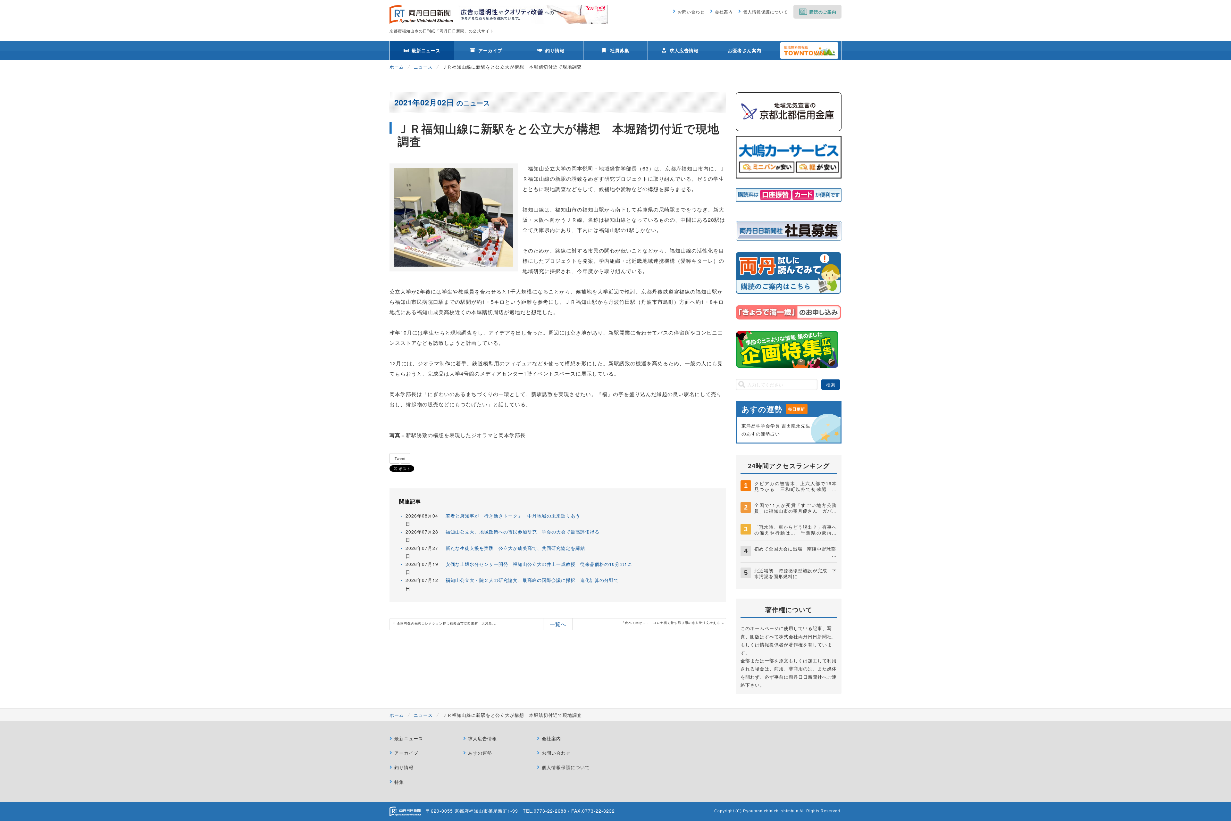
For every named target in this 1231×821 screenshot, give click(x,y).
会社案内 (724, 12)
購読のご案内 (822, 12)
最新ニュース (426, 50)
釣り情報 (555, 50)
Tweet (400, 458)
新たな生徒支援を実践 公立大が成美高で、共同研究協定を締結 (515, 548)
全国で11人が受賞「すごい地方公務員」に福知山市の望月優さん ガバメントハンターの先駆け (795, 511)
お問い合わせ (691, 12)
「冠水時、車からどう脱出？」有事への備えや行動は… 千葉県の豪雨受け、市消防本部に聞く (795, 533)
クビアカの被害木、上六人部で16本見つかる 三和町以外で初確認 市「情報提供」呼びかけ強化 (795, 489)
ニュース (423, 66)
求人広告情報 (684, 50)
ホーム (396, 66)
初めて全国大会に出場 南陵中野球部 (795, 548)
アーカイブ (490, 50)
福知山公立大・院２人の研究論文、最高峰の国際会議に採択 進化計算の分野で (532, 580)
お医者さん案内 (744, 50)
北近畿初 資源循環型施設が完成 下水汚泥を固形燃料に (795, 573)
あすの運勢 (480, 753)
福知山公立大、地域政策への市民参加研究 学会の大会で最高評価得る (522, 531)
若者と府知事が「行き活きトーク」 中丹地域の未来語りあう (513, 515)
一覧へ (558, 624)
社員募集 (619, 50)
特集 (399, 782)
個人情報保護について (765, 12)
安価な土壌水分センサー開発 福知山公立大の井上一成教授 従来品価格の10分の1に (539, 564)
